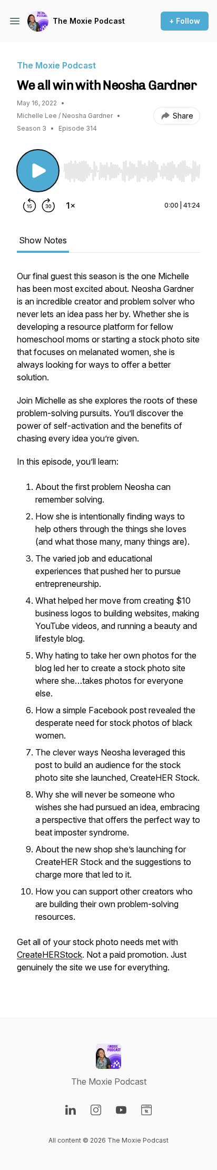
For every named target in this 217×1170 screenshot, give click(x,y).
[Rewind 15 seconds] (29, 205)
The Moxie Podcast (89, 20)
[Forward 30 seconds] (48, 205)
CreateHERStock (49, 954)
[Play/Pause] (38, 171)
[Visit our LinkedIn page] (70, 1110)
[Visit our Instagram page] (96, 1110)
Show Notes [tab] (43, 240)
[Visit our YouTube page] (121, 1110)
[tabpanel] (108, 627)
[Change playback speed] (70, 205)
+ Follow (184, 20)
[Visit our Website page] (146, 1110)
